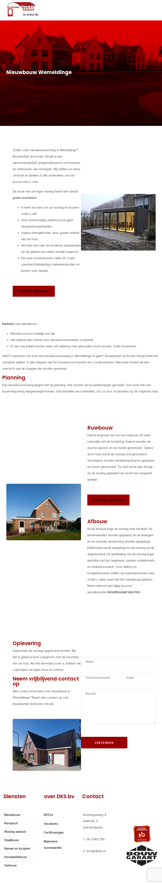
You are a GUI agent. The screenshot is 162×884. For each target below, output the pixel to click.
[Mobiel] (10, 12)
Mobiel (28, 9)
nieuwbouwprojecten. (124, 592)
